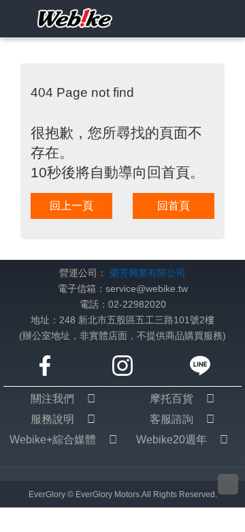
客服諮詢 (171, 419)
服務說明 (52, 419)
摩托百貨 (171, 398)
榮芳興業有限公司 (148, 273)
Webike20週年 (171, 439)
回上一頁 (71, 205)
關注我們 (52, 398)
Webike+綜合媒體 (53, 439)
